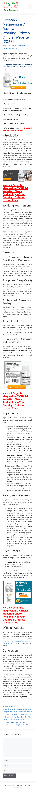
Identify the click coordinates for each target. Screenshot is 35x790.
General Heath (10, 706)
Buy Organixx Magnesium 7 (14, 709)
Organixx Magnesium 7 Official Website (17, 714)
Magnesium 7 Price (10, 712)
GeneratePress (17, 787)
